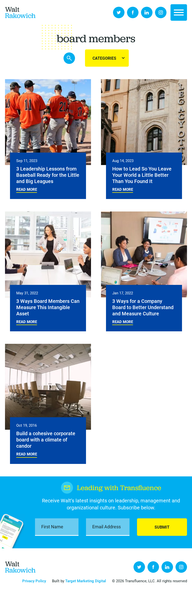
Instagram (160, 12)
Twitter (118, 12)
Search (69, 58)
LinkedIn (146, 12)
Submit (162, 527)
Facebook (132, 12)
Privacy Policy (34, 580)
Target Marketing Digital (85, 580)
